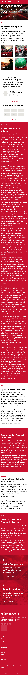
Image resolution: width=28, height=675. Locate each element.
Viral (2, 654)
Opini (2, 639)
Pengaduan (4, 641)
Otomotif (3, 612)
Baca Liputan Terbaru (8, 16)
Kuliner (3, 652)
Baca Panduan (8, 601)
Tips (2, 643)
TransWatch (10, 2)
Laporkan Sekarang (10, 576)
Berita (2, 636)
